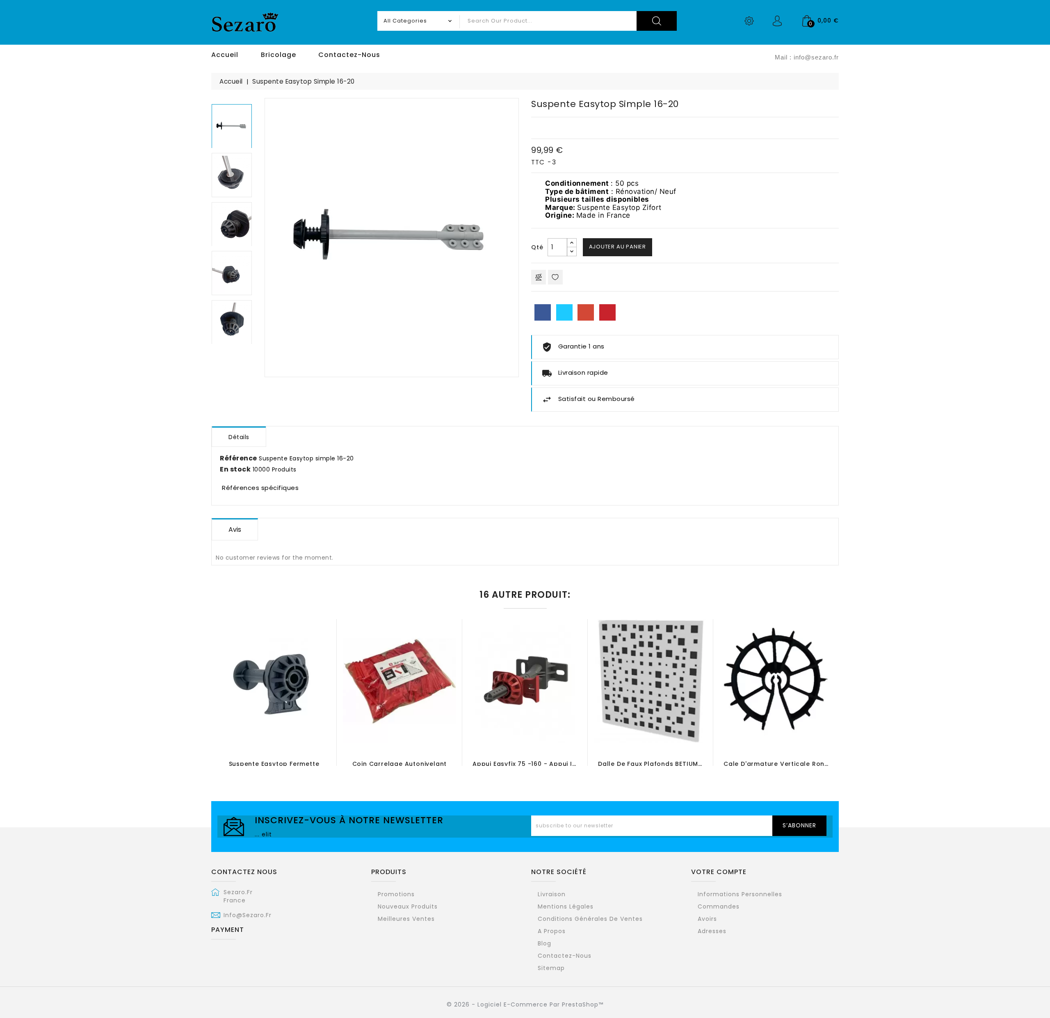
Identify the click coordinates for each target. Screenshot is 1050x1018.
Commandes (719, 906)
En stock (235, 469)
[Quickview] (299, 719)
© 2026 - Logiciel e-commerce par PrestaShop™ (525, 1004)
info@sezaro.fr (248, 915)
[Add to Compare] (538, 277)
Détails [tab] (238, 437)
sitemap (551, 968)
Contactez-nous (564, 956)
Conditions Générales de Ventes (590, 919)
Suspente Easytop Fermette (274, 764)
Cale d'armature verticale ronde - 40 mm (793, 764)
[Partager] (542, 312)
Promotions (396, 894)
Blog (544, 943)
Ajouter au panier (617, 247)
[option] (231, 128)
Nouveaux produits (408, 906)
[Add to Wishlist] (555, 277)
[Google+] (586, 312)
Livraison (552, 894)
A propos (552, 931)
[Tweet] (564, 312)
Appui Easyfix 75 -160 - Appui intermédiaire (543, 764)
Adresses (712, 931)
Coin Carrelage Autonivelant (399, 764)
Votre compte (718, 872)
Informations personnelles (740, 894)
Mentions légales (565, 906)
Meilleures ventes (406, 919)
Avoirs (707, 919)
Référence (238, 458)
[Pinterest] (607, 312)
